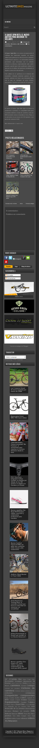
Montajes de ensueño (21, 711)
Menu (8, 22)
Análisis (25, 683)
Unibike (18, 718)
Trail (33, 716)
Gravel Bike (20, 704)
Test (29, 716)
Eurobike (24, 702)
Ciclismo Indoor (19, 691)
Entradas (10, 275)
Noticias (22, 44)
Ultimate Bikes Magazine (25, 731)
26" (6, 679)
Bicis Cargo (31, 683)
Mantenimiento (30, 708)
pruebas (8, 716)
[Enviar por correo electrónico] (6, 131)
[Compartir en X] (10, 131)
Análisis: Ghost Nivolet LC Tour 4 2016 (18, 575)
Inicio (21, 203)
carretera (15, 685)
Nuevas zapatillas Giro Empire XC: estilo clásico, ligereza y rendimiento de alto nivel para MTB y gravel (19, 665)
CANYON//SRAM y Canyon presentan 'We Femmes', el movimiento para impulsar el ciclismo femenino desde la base (18, 447)
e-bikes (23, 698)
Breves (7, 686)
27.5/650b (13, 679)
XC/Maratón (11, 721)
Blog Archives (26, 266)
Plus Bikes (31, 714)
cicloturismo (30, 693)
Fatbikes (31, 702)
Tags (16, 266)
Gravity (27, 704)
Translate (20, 360)
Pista (25, 714)
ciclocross (9, 693)
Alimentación (27, 681)
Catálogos (31, 686)
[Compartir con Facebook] (12, 131)
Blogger (25, 346)
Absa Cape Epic (29, 679)
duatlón (17, 698)
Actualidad (18, 681)
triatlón (13, 718)
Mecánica (14, 44)
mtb (18, 44)
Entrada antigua (30, 203)
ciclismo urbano (30, 691)
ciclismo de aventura (12, 688)
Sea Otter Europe (19, 716)
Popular (8, 266)
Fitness (13, 704)
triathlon (8, 718)
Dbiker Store (19, 296)
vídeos (31, 718)
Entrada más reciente (11, 203)
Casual (23, 686)
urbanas (24, 718)
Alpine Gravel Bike (17, 683)
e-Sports (17, 700)
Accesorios (9, 681)
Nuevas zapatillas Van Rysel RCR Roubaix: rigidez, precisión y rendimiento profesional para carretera (18, 514)
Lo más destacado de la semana (20, 707)
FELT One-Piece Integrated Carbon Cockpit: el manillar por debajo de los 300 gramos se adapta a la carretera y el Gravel (19, 481)
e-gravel (29, 698)
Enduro (24, 700)
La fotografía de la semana (15, 706)
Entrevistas (31, 700)
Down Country (9, 698)
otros (20, 713)
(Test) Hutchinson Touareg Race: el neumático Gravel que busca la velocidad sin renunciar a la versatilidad (18, 605)
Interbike (32, 704)
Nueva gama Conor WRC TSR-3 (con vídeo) (18, 417)
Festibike (7, 704)
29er (20, 679)
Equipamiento (12, 702)
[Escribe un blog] (8, 131)
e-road (12, 700)
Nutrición (14, 714)
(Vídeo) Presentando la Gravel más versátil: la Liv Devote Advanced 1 (18, 635)
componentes (28, 695)
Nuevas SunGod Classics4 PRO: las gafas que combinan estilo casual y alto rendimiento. (17, 546)
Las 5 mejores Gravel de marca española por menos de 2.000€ (18, 389)
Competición (11, 695)
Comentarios (11, 278)
